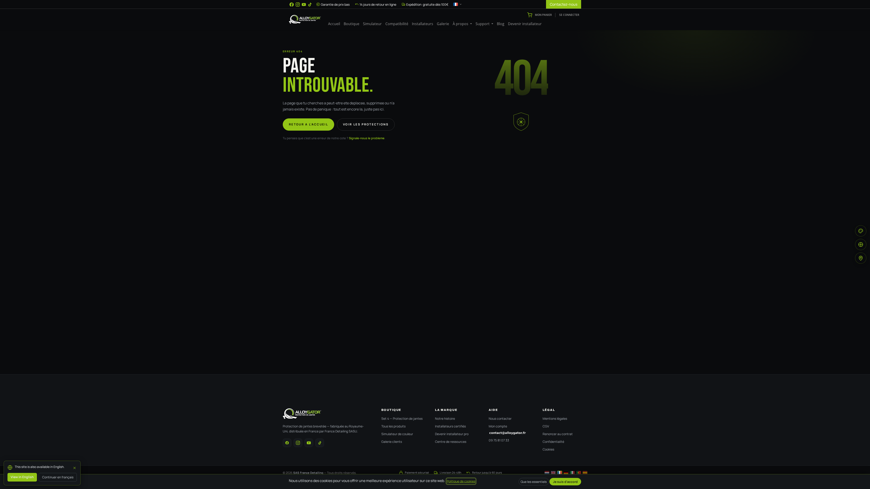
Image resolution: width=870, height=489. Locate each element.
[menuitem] (334, 23)
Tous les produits (393, 426)
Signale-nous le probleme (366, 138)
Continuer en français (57, 477)
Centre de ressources (450, 441)
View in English (22, 477)
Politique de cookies (461, 481)
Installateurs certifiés (450, 426)
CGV (546, 426)
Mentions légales (555, 418)
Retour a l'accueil (308, 124)
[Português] (578, 472)
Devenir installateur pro (452, 434)
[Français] (559, 472)
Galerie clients (391, 441)
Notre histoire (445, 418)
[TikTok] (310, 4)
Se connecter (569, 15)
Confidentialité (553, 441)
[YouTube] (304, 4)
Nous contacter (500, 418)
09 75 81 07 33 (499, 440)
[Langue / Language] (457, 4)
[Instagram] (297, 4)
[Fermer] (74, 467)
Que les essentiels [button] (534, 481)
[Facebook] (291, 4)
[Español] (585, 472)
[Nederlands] (547, 472)
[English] (553, 472)
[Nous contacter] (511, 433)
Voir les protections (366, 124)
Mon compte (498, 426)
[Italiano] (572, 472)
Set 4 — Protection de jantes (402, 418)
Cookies (548, 449)
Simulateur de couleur (397, 434)
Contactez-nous (563, 4)
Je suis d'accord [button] (565, 481)
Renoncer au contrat (558, 434)
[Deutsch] (566, 472)
